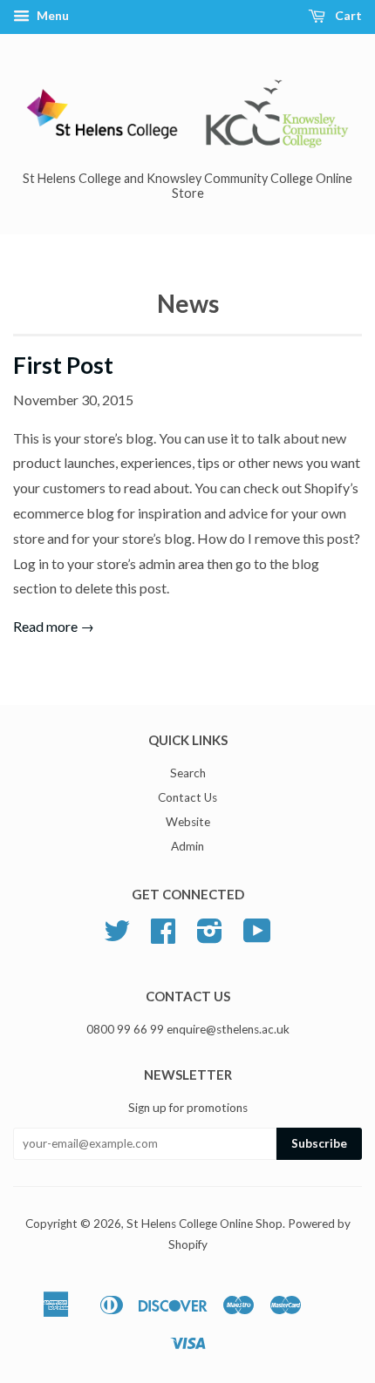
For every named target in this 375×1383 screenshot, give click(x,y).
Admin (187, 846)
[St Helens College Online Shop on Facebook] (163, 937)
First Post (63, 365)
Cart (347, 15)
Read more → (53, 626)
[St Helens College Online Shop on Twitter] (117, 937)
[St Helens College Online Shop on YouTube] (257, 937)
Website (188, 822)
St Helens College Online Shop (204, 1223)
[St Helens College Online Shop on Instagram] (209, 937)
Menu (51, 15)
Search (188, 773)
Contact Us (187, 797)
